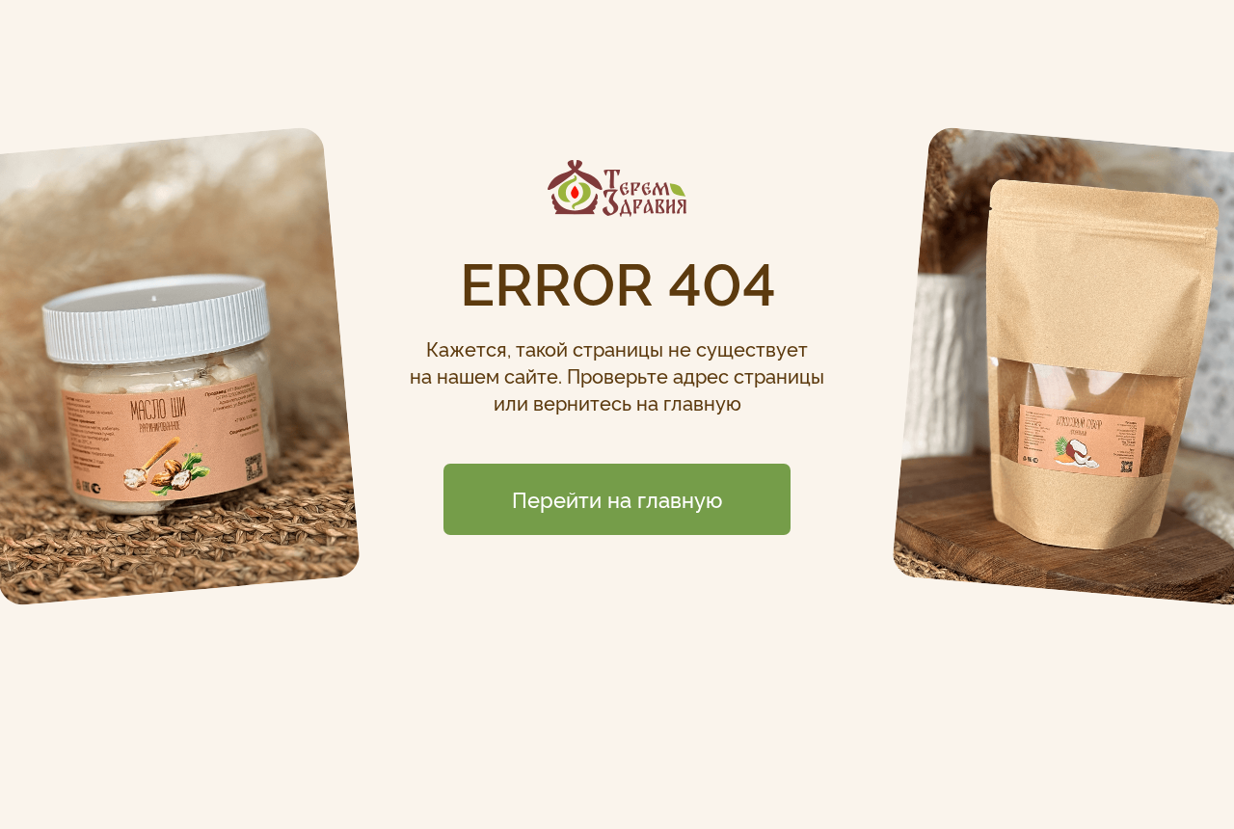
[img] (617, 188)
